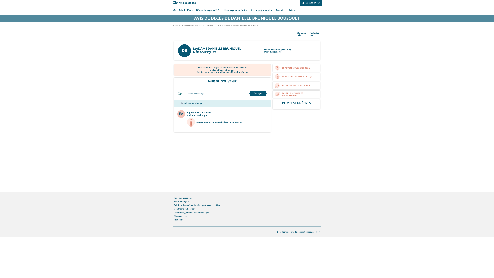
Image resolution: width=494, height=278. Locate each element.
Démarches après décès (208, 10)
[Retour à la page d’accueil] (184, 4)
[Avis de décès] (175, 10)
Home (175, 26)
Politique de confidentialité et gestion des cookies (197, 205)
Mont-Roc (226, 26)
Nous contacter (181, 216)
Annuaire (280, 10)
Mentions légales (181, 202)
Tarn (217, 26)
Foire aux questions (183, 198)
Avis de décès (186, 10)
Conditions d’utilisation (184, 209)
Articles (292, 10)
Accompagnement (260, 10)
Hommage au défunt (234, 10)
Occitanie (209, 26)
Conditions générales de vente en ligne (191, 213)
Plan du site (179, 220)
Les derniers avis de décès (191, 26)
